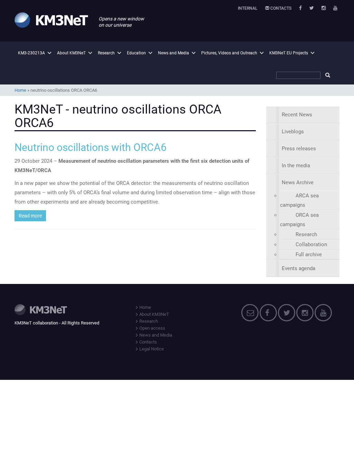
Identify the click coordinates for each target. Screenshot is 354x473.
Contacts (280, 8)
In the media (296, 165)
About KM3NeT (71, 53)
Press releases (299, 148)
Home (20, 90)
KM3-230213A (31, 53)
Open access (151, 328)
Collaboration (311, 244)
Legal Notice (151, 348)
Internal (248, 8)
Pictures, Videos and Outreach (229, 53)
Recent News (297, 114)
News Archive (298, 182)
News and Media (173, 53)
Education (136, 53)
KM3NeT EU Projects (288, 53)
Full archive (309, 254)
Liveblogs (293, 131)
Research (106, 53)
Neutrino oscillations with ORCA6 (91, 147)
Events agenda (298, 268)
